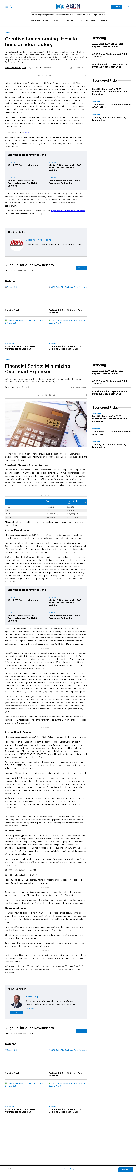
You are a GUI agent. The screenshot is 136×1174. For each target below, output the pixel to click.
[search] (10, 6)
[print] (86, 75)
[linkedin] (42, 75)
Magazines (83, 21)
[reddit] (50, 75)
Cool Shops (56, 21)
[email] (54, 75)
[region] (68, 1169)
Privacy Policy (69, 1169)
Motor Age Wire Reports (15, 68)
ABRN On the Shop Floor (38, 21)
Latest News (70, 21)
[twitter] (46, 75)
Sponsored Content (99, 21)
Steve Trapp (10, 387)
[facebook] (39, 75)
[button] (6, 6)
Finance (8, 32)
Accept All (125, 1169)
